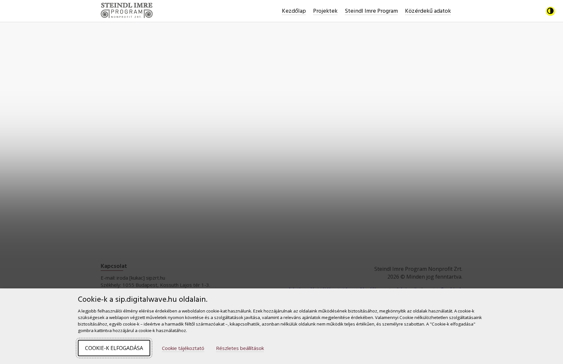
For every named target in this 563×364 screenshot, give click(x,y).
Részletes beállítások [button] (240, 348)
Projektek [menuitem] (325, 11)
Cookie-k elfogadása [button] (114, 348)
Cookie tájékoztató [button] (183, 348)
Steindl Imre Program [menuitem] (371, 11)
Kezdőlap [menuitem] (294, 11)
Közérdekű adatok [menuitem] (428, 11)
